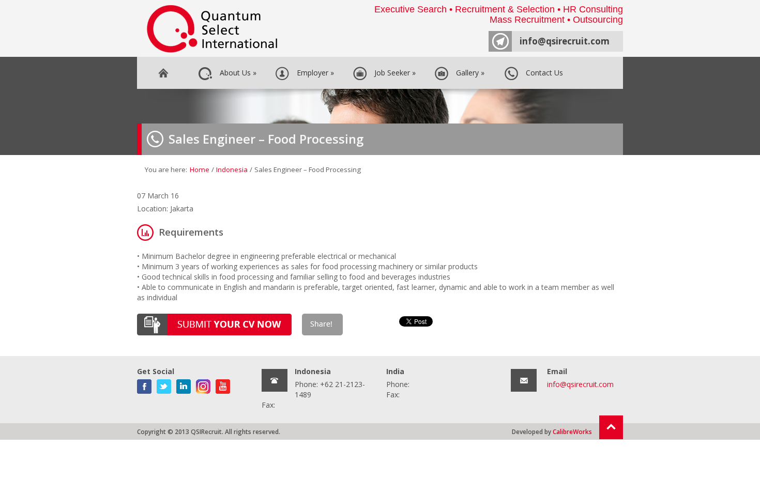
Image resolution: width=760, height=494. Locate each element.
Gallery (468, 73)
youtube (223, 384)
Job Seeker (393, 73)
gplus (203, 384)
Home (163, 73)
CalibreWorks (572, 431)
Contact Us (542, 73)
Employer (313, 73)
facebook (144, 384)
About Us (236, 73)
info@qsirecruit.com (565, 41)
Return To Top (611, 427)
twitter (164, 384)
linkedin (183, 384)
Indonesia (232, 169)
